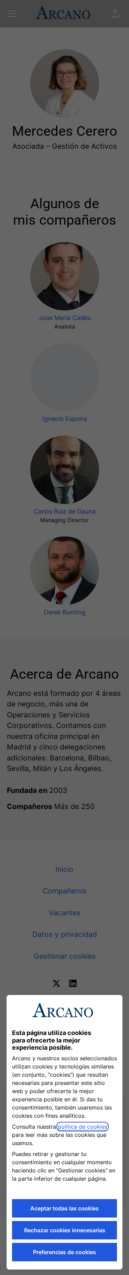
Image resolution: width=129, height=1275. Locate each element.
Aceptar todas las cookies (64, 1208)
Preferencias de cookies (64, 1252)
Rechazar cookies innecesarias (64, 1230)
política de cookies (82, 1126)
